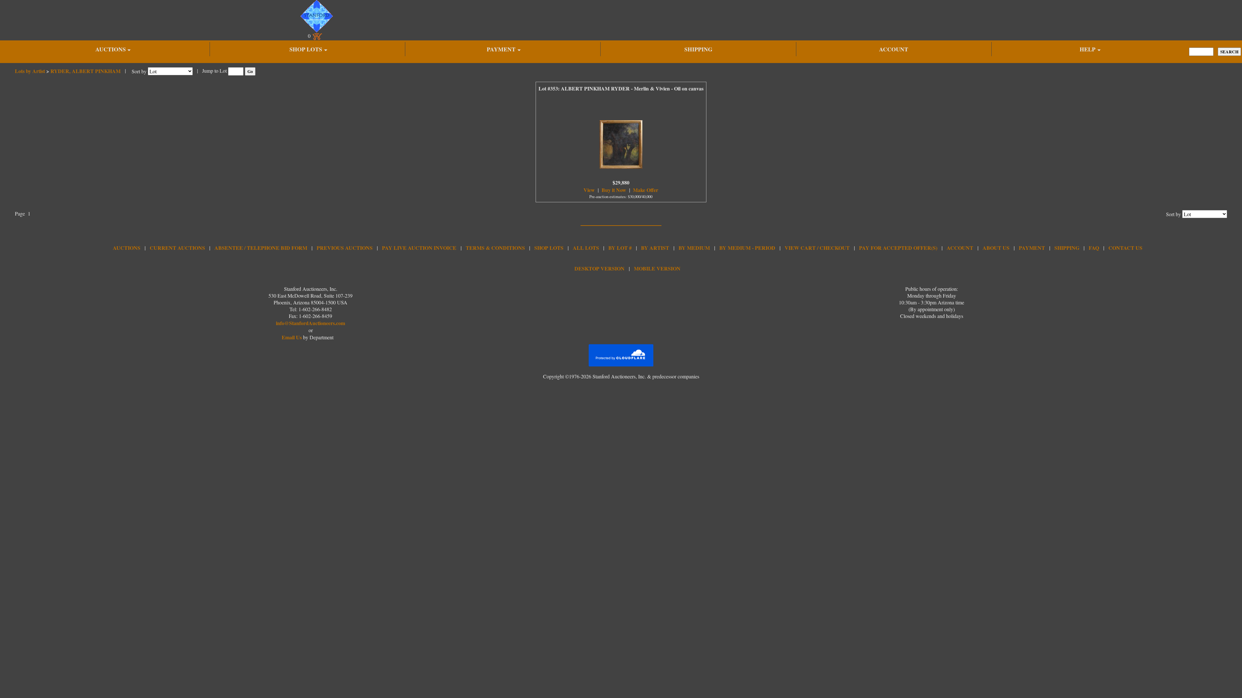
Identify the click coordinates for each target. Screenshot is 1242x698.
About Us (996, 247)
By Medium (694, 247)
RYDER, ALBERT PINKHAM (85, 71)
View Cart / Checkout (817, 247)
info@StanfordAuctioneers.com (310, 323)
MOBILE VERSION (657, 268)
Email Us (292, 337)
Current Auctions (177, 247)
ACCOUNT (893, 49)
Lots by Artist (30, 71)
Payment (1032, 247)
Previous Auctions (345, 247)
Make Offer (645, 190)
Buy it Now (614, 190)
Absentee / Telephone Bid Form (260, 247)
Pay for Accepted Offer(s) (898, 247)
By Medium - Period (747, 247)
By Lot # (620, 247)
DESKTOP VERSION (599, 268)
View (589, 190)
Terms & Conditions (495, 247)
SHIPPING (698, 49)
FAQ (1094, 247)
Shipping (1066, 247)
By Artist (655, 247)
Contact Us (1125, 247)
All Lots (586, 247)
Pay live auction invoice (419, 247)
